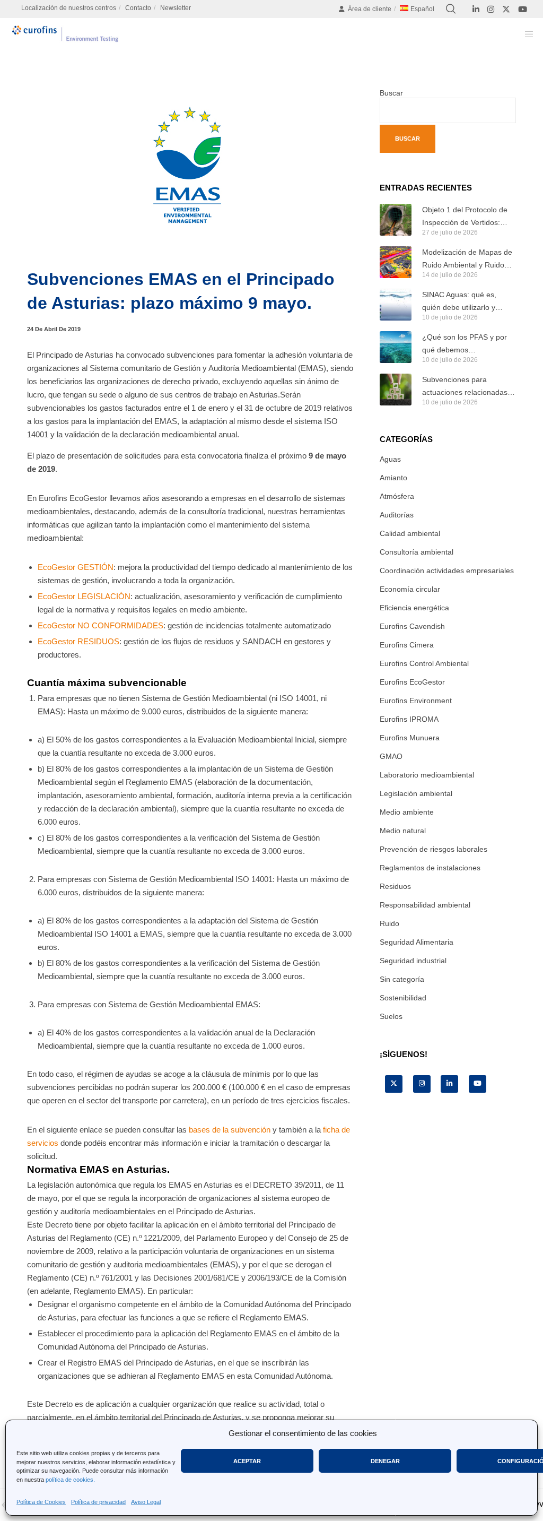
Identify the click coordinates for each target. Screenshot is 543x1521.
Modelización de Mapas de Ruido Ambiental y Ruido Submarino (467, 259)
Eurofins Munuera (410, 737)
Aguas (390, 459)
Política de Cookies (41, 1502)
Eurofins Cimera (407, 645)
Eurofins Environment (416, 700)
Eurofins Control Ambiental (424, 663)
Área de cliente (369, 9)
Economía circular (410, 589)
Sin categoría (402, 979)
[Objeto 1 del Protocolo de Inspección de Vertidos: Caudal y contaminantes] (395, 219)
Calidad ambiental (410, 533)
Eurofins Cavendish (412, 626)
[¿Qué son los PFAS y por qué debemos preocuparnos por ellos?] (395, 347)
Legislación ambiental (416, 793)
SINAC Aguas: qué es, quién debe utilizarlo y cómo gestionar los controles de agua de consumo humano (459, 302)
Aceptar (247, 1461)
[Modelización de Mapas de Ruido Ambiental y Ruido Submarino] (395, 262)
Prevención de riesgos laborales (433, 849)
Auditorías (397, 515)
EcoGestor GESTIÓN (75, 567)
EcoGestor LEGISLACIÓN (84, 596)
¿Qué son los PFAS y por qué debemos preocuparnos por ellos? (464, 344)
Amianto (393, 477)
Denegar (385, 1461)
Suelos (391, 1016)
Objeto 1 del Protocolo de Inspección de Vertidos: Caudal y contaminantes (464, 217)
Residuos (395, 886)
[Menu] (525, 34)
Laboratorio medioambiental (427, 775)
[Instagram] (490, 9)
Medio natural (403, 830)
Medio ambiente (407, 812)
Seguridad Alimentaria (416, 942)
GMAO (391, 756)
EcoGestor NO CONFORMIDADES (100, 625)
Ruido (389, 923)
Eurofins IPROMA (409, 719)
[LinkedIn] (475, 9)
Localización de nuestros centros (68, 8)
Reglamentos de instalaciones (430, 867)
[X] (506, 9)
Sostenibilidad (403, 997)
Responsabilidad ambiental (425, 905)
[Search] (450, 9)
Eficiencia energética (414, 607)
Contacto (138, 8)
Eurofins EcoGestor (412, 682)
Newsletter (175, 8)
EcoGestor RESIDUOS (78, 641)
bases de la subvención (231, 1129)
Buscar (391, 93)
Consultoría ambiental (416, 552)
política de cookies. (70, 1479)
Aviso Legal (146, 1502)
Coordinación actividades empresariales (447, 570)
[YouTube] (522, 9)
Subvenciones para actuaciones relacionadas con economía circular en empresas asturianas (464, 387)
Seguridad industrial (413, 960)
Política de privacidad (98, 1502)
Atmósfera (397, 496)
